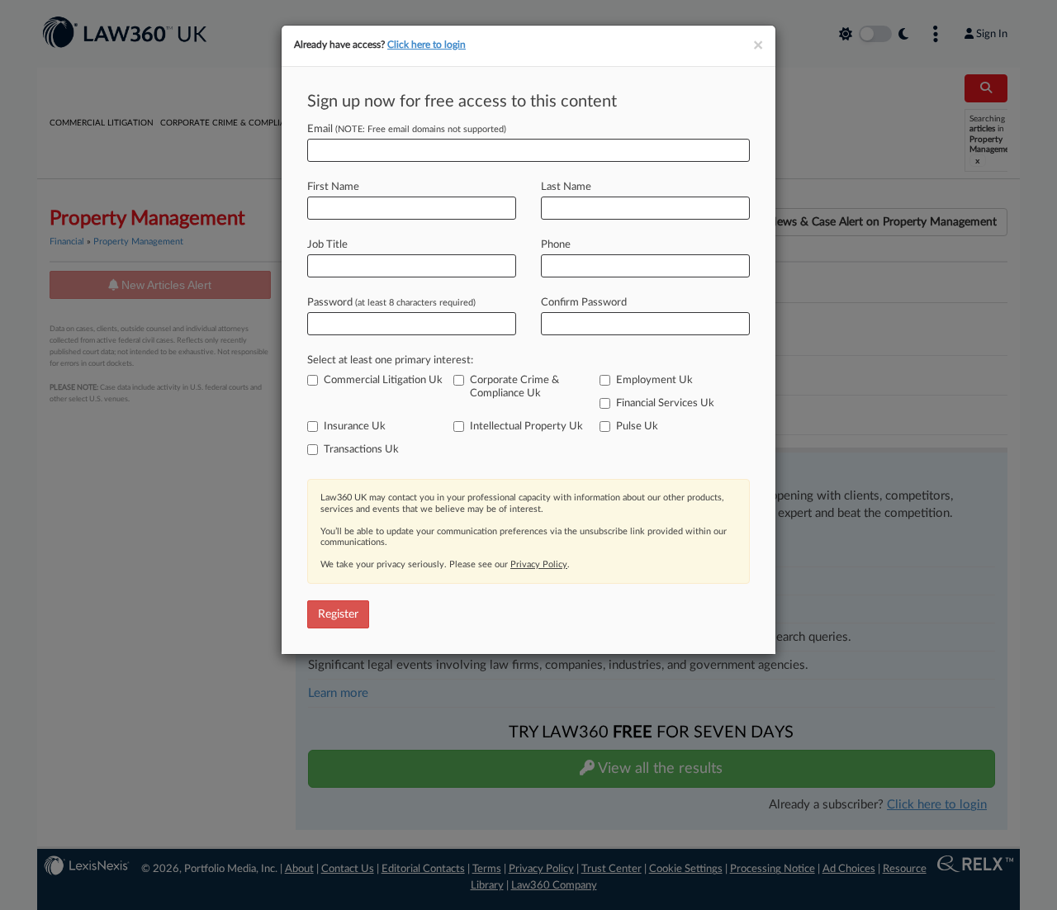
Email (406, 129)
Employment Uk (654, 380)
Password (391, 302)
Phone (556, 244)
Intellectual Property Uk (526, 426)
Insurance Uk (355, 426)
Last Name (566, 187)
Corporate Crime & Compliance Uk (514, 387)
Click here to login (426, 45)
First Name (333, 187)
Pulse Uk (637, 426)
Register (338, 614)
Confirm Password (584, 302)
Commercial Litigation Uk (383, 380)
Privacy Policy (538, 564)
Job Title (327, 244)
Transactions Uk (361, 449)
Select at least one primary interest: (390, 360)
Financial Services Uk (665, 403)
